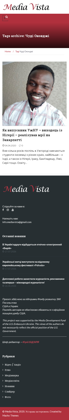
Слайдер (10, 391)
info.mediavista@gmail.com (16, 222)
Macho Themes (10, 415)
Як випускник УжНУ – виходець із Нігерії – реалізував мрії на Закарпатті (32, 135)
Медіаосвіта (12, 380)
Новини (9, 386)
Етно (9, 124)
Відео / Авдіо (13, 364)
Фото (8, 397)
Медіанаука (12, 375)
